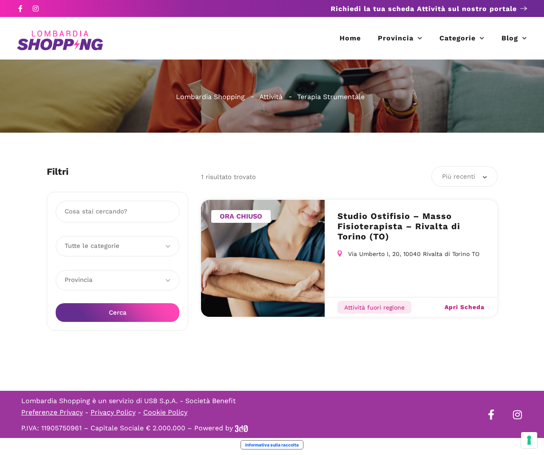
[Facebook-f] (20, 8)
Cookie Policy (165, 412)
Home (350, 38)
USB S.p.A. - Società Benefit (190, 401)
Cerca (118, 312)
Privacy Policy (113, 412)
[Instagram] (35, 8)
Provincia (396, 38)
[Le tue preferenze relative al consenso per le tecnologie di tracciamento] (529, 440)
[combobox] (464, 176)
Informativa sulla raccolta (272, 444)
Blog (510, 38)
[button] (117, 246)
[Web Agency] (241, 428)
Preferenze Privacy (52, 412)
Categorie (457, 38)
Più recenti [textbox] (458, 176)
